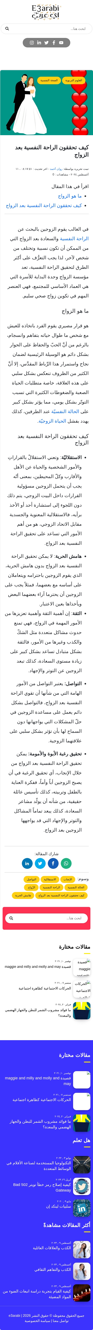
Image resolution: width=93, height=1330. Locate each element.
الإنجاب (68, 879)
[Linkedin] (39, 42)
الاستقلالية (50, 879)
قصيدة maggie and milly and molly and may (38, 966)
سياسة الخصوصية (37, 1321)
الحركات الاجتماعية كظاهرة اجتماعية (45, 988)
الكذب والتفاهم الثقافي (52, 1269)
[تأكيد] (7, 28)
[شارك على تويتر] (40, 863)
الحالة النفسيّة (65, 411)
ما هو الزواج (70, 196)
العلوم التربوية (73, 80)
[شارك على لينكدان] (27, 863)
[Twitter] (46, 42)
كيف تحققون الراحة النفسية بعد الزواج (44, 205)
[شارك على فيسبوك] (53, 863)
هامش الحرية (23, 895)
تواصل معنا (60, 1321)
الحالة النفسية (76, 887)
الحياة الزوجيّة (52, 421)
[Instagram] (32, 42)
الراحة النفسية (74, 238)
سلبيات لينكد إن (58, 1206)
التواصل (31, 879)
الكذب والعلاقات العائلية (52, 1248)
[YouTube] (61, 42)
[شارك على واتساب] (66, 863)
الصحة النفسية (49, 80)
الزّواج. (31, 887)
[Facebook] (54, 42)
